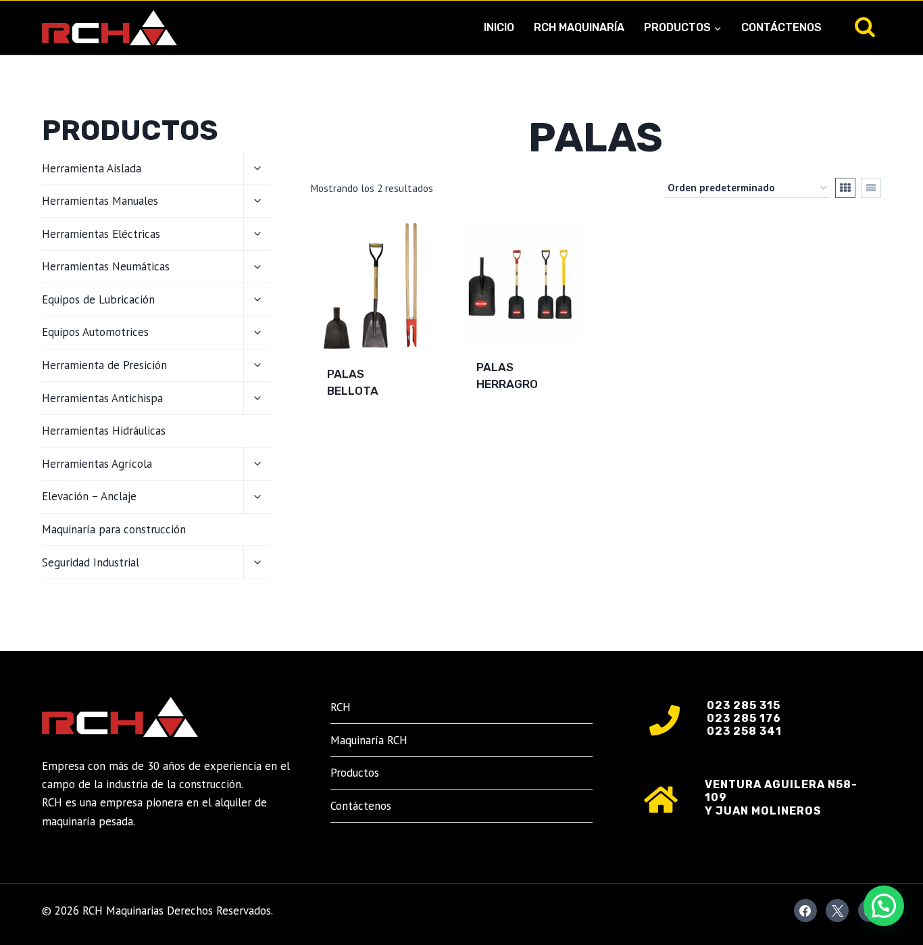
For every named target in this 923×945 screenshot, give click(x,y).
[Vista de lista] (871, 188)
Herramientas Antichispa (102, 398)
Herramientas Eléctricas (101, 233)
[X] (837, 910)
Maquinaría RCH (368, 740)
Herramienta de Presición (104, 365)
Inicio (499, 27)
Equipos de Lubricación (98, 299)
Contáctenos (781, 27)
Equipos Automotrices (95, 331)
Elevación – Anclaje (89, 496)
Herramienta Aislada (91, 168)
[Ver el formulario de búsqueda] (865, 27)
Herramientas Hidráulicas (104, 430)
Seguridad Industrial (90, 562)
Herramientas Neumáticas (106, 266)
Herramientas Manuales (100, 200)
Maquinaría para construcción (114, 529)
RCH (340, 707)
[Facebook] (805, 910)
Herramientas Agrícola (97, 463)
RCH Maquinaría (579, 27)
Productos (354, 772)
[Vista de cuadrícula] (845, 188)
